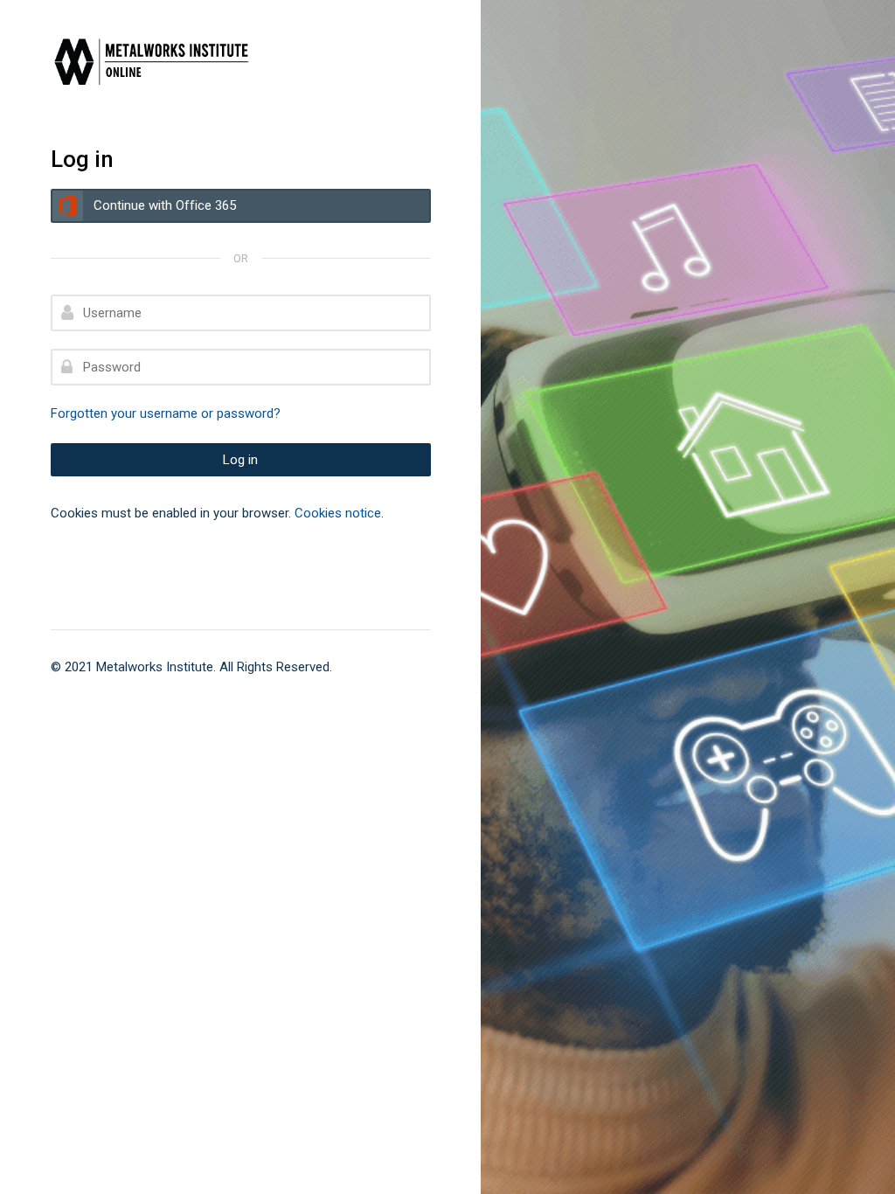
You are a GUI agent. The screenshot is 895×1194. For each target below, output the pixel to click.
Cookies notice (338, 513)
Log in (240, 460)
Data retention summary (120, 731)
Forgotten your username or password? (166, 413)
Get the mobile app (252, 731)
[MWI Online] (176, 62)
